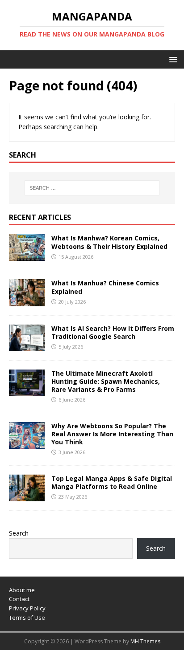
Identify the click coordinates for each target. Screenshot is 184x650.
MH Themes (145, 641)
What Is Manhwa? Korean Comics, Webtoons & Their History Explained (109, 242)
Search (19, 533)
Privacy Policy (27, 608)
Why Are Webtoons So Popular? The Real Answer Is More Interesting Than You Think (112, 434)
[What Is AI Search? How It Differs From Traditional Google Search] (27, 345)
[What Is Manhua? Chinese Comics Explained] (27, 301)
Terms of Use (27, 617)
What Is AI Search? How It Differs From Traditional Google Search (112, 332)
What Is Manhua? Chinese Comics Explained (105, 287)
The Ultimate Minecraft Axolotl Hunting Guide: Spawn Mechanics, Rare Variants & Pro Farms (105, 381)
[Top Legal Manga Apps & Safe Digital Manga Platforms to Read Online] (27, 496)
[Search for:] (92, 187)
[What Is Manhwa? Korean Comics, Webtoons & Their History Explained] (27, 256)
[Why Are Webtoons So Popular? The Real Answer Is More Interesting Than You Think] (27, 443)
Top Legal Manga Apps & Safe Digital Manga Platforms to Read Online (111, 482)
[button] (172, 59)
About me (22, 590)
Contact (19, 599)
